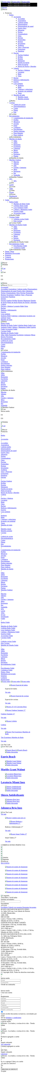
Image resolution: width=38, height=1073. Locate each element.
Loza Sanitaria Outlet (21, 207)
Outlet (7, 200)
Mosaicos (17, 122)
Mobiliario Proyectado (12, 253)
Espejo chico (22, 28)
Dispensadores (22, 24)
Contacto (8, 257)
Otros (19, 36)
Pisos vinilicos (18, 135)
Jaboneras (21, 30)
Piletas (16, 110)
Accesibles (21, 19)
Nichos (20, 32)
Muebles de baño (19, 95)
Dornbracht (13, 196)
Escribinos (4, 907)
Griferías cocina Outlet (21, 219)
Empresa (8, 255)
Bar (15, 173)
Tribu (11, 188)
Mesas (16, 150)
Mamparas (21, 61)
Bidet (19, 74)
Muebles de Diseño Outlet (18, 225)
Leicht (11, 185)
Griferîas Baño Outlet (21, 206)
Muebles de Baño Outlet (22, 204)
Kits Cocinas (18, 221)
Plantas (16, 156)
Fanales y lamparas (20, 167)
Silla (15, 166)
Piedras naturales (19, 131)
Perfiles (16, 120)
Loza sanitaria (18, 83)
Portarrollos (21, 40)
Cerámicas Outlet (19, 248)
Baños (11, 15)
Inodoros (21, 85)
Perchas (20, 38)
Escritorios (17, 146)
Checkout (4, 1054)
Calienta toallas (23, 22)
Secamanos (21, 43)
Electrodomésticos (20, 106)
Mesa (15, 169)
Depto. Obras (9, 251)
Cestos (16, 108)
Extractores (21, 49)
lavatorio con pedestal (25, 91)
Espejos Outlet (18, 211)
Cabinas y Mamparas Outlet (23, 209)
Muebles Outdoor (15, 160)
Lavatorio (21, 72)
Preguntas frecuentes (29, 907)
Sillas (15, 141)
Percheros (17, 154)
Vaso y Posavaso (23, 47)
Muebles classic (23, 97)
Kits (15, 112)
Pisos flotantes (18, 133)
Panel (15, 125)
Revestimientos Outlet (16, 244)
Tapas (20, 93)
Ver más (7, 692)
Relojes (16, 152)
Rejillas (20, 57)
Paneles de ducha (23, 62)
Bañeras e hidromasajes (21, 80)
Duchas (16, 53)
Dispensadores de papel (25, 26)
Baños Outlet (13, 202)
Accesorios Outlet (19, 213)
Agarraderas (22, 21)
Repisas (20, 42)
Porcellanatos (18, 129)
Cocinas (12, 103)
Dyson (11, 192)
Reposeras (17, 171)
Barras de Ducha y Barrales (27, 66)
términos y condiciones (13, 1018)
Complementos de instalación (23, 118)
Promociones (9, 259)
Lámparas (17, 148)
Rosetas (20, 59)
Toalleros (21, 45)
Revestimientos (14, 116)
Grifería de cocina (19, 104)
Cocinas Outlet (14, 217)
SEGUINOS (5, 863)
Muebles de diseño (15, 139)
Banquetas (17, 145)
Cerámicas (17, 127)
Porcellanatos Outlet (20, 246)
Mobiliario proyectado (8, 674)
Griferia (16, 68)
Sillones (16, 164)
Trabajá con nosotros (15, 907)
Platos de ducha (23, 64)
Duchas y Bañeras (24, 70)
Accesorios (17, 17)
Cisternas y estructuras (25, 89)
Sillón (15, 143)
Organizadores (22, 34)
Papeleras (21, 51)
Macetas (16, 162)
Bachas (16, 78)
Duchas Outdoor (23, 55)
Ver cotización (5, 1044)
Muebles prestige (23, 99)
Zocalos (16, 124)
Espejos (16, 82)
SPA (10, 179)
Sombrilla (17, 175)
